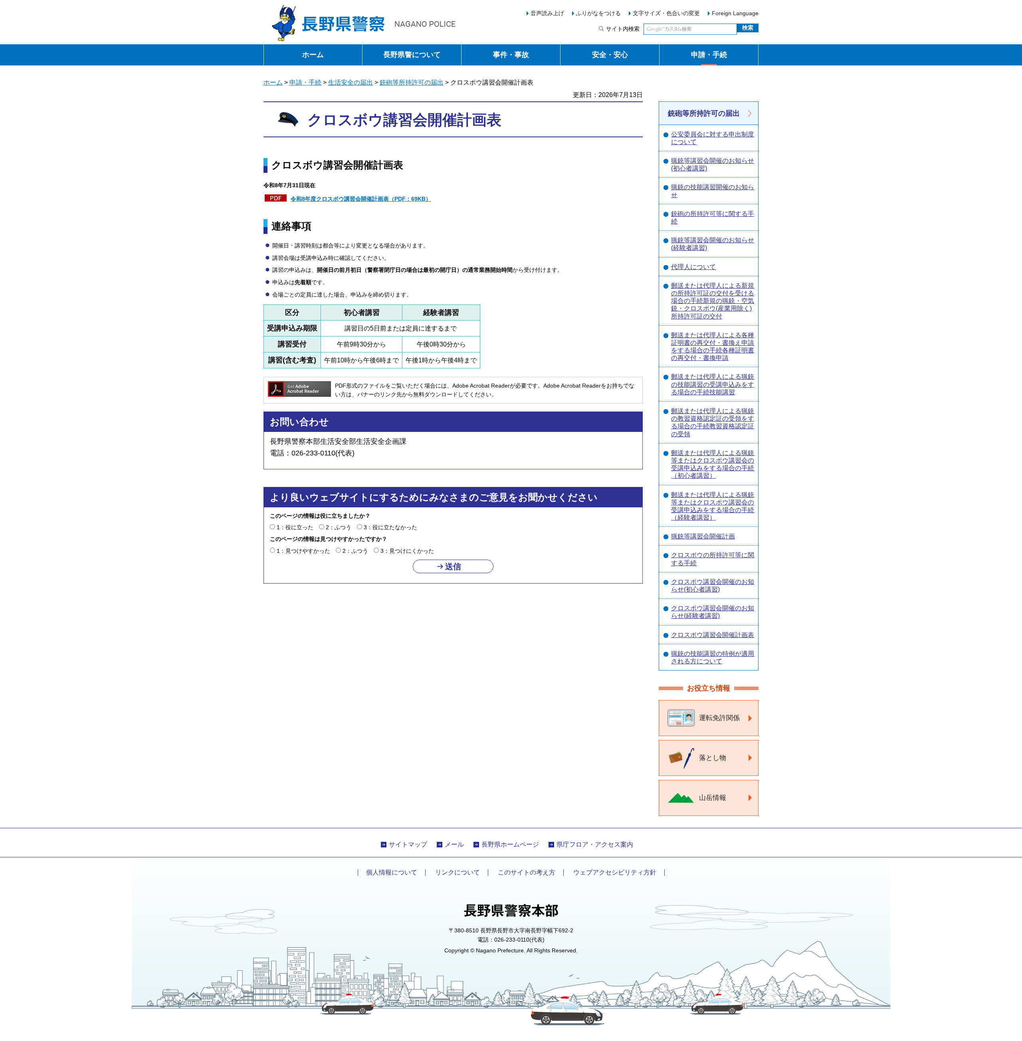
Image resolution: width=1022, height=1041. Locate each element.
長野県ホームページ (510, 844)
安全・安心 (610, 55)
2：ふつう (338, 527)
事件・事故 (511, 55)
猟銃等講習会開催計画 (703, 536)
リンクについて (457, 872)
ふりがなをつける (598, 13)
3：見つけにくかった (407, 551)
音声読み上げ (547, 13)
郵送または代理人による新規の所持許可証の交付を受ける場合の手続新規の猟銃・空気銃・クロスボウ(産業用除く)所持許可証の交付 (712, 301)
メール (454, 844)
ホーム (313, 55)
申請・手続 (709, 55)
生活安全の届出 (350, 82)
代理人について (693, 266)
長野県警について (412, 55)
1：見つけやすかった (303, 551)
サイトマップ (408, 844)
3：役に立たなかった (390, 527)
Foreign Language (735, 13)
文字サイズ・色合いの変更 (666, 13)
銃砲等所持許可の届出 (412, 82)
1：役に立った (295, 527)
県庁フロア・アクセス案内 (595, 844)
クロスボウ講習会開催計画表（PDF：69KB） (361, 199)
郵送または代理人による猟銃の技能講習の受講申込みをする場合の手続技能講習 (712, 384)
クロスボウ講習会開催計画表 (712, 634)
